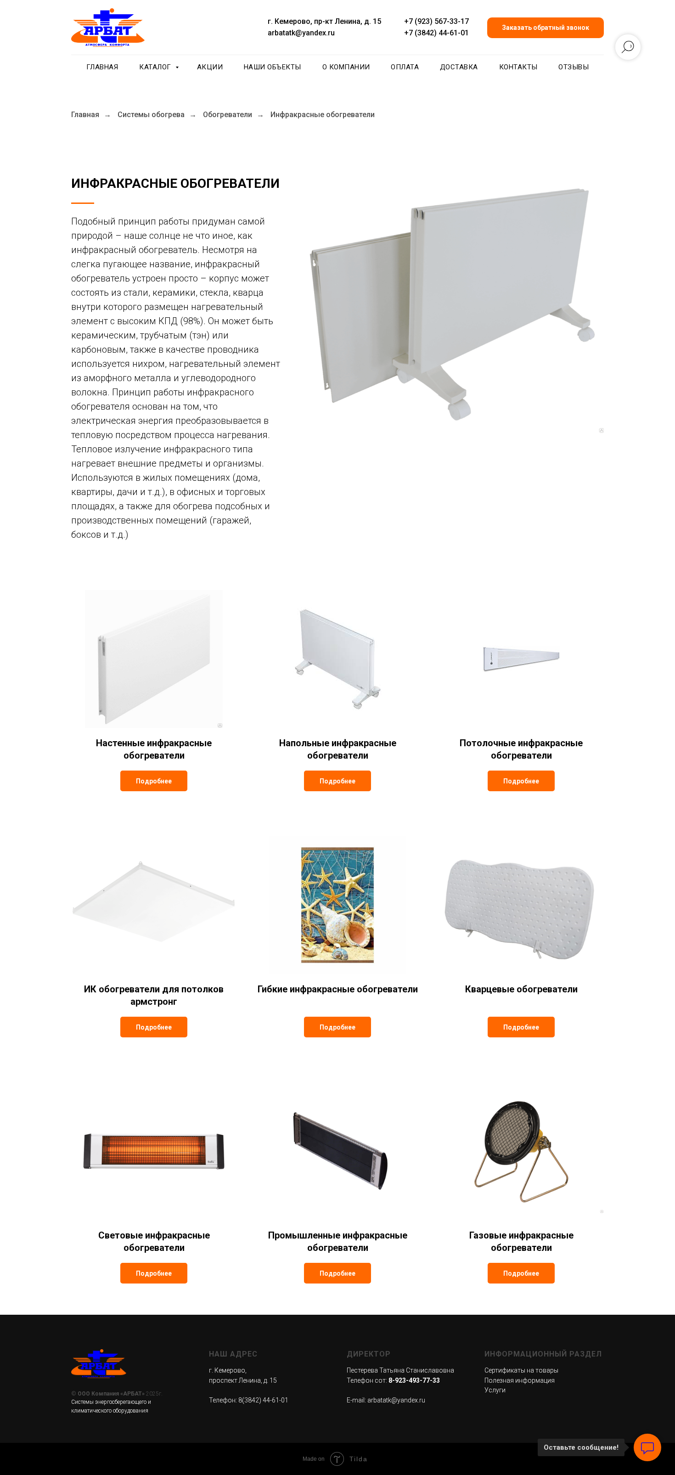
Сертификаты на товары (521, 1370)
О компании (346, 67)
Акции (210, 67)
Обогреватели (227, 114)
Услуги (495, 1390)
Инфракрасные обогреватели (322, 114)
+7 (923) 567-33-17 (436, 21)
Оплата (405, 67)
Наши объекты (272, 67)
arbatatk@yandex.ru (301, 32)
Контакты (518, 67)
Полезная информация (519, 1380)
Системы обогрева (151, 114)
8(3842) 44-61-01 (263, 1400)
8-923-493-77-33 (414, 1380)
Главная (102, 67)
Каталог (156, 67)
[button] (545, 27)
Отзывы (573, 67)
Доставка (459, 67)
